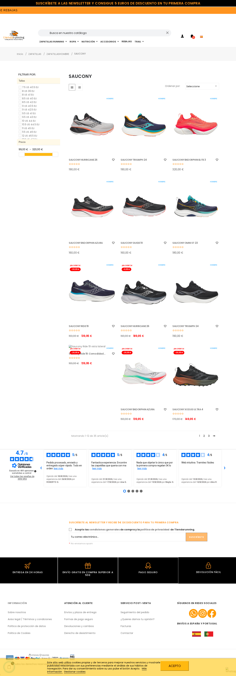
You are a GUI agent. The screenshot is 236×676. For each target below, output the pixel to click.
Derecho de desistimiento (80, 633)
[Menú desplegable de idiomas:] (202, 32)
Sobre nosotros (17, 612)
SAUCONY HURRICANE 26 (83, 160)
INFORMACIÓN (17, 603)
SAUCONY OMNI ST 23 (185, 243)
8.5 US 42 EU (29, 102)
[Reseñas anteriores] (41, 468)
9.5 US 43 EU (29, 117)
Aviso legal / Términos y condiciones (30, 619)
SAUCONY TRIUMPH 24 (134, 160)
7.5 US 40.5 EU (30, 87)
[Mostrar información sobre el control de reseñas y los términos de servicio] (35, 471)
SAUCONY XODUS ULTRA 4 (187, 409)
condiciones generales (104, 529)
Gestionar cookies (75, 671)
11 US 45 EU (28, 128)
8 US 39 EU (28, 91)
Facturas (126, 626)
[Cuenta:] (182, 36)
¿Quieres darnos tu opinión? (137, 619)
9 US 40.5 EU (29, 106)
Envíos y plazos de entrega (80, 612)
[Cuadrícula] (72, 87)
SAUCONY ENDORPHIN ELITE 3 (189, 160)
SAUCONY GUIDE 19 (132, 243)
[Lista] (79, 87)
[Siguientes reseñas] (224, 468)
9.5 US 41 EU (29, 113)
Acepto (175, 666)
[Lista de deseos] (113, 160)
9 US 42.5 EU (29, 109)
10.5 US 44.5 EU (30, 124)
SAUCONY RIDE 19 (79, 326)
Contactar (127, 633)
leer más (58, 468)
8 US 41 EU (28, 94)
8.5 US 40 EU (29, 98)
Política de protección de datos (27, 626)
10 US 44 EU (29, 121)
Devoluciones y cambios (79, 626)
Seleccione (201, 86)
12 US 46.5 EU (29, 135)
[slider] (22, 154)
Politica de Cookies (19, 633)
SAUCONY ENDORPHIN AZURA (86, 243)
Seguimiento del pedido (135, 612)
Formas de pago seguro (78, 619)
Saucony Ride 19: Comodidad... (87, 353)
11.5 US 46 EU (29, 132)
